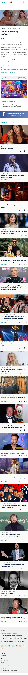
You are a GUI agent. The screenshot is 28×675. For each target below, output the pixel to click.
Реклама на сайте (5, 666)
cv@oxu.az (3, 655)
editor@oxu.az (4, 660)
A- (1, 38)
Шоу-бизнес (4, 151)
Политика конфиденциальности (9, 670)
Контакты (3, 668)
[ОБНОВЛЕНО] (14, 441)
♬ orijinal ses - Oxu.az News (8, 72)
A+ (4, 38)
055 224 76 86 (4, 662)
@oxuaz (3, 67)
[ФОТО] (14, 332)
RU (21, 1)
